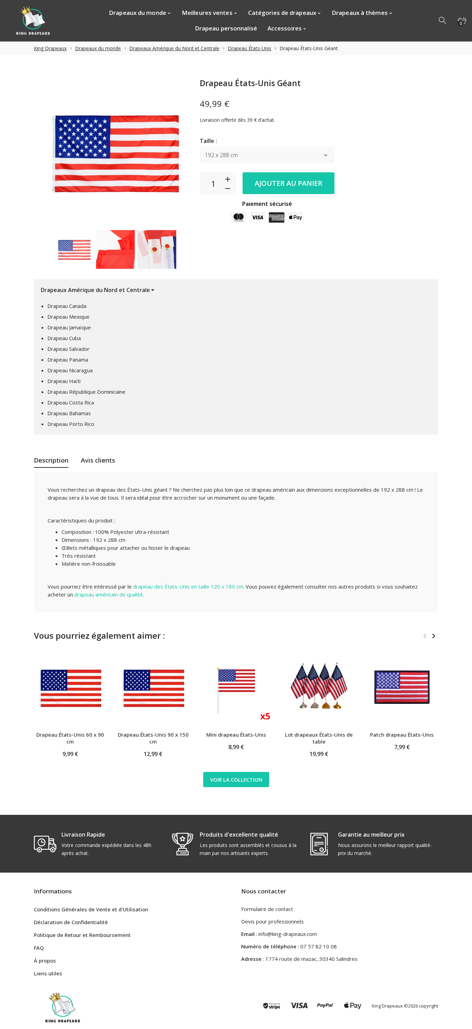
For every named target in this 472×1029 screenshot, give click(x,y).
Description (51, 460)
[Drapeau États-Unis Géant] (74, 249)
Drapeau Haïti (64, 380)
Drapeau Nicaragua (70, 370)
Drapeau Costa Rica (70, 402)
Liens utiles (48, 973)
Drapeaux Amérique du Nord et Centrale (174, 48)
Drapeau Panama (67, 359)
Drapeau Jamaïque (69, 327)
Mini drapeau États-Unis (236, 734)
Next (187, 249)
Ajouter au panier (288, 183)
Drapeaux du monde (98, 48)
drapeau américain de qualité (108, 594)
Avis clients (98, 460)
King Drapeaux (50, 48)
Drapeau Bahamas (69, 413)
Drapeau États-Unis (249, 48)
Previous (42, 249)
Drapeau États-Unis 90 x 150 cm (153, 738)
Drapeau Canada (66, 305)
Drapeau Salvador (68, 348)
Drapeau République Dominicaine (86, 391)
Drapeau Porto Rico (70, 423)
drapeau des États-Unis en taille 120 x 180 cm (188, 586)
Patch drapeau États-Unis (402, 734)
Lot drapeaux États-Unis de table (319, 738)
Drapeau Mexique (68, 316)
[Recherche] (443, 20)
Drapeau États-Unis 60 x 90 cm (70, 738)
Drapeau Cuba (64, 338)
